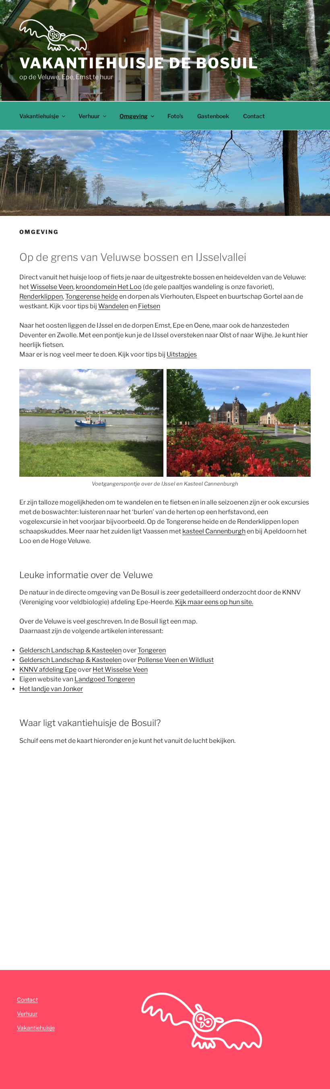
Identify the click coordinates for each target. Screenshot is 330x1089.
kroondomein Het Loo (109, 287)
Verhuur (89, 116)
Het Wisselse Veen (120, 669)
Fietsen (149, 306)
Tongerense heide (91, 296)
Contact (254, 116)
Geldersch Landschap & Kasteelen (70, 650)
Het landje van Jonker (51, 689)
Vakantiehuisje (39, 116)
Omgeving (134, 116)
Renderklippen (41, 296)
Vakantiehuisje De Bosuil (139, 63)
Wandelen (113, 306)
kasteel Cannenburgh (213, 531)
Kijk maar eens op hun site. (214, 602)
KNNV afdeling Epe (47, 669)
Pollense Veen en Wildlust (176, 660)
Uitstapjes (182, 354)
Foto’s (175, 116)
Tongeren (152, 650)
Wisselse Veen (51, 287)
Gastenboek (213, 116)
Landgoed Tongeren (104, 679)
